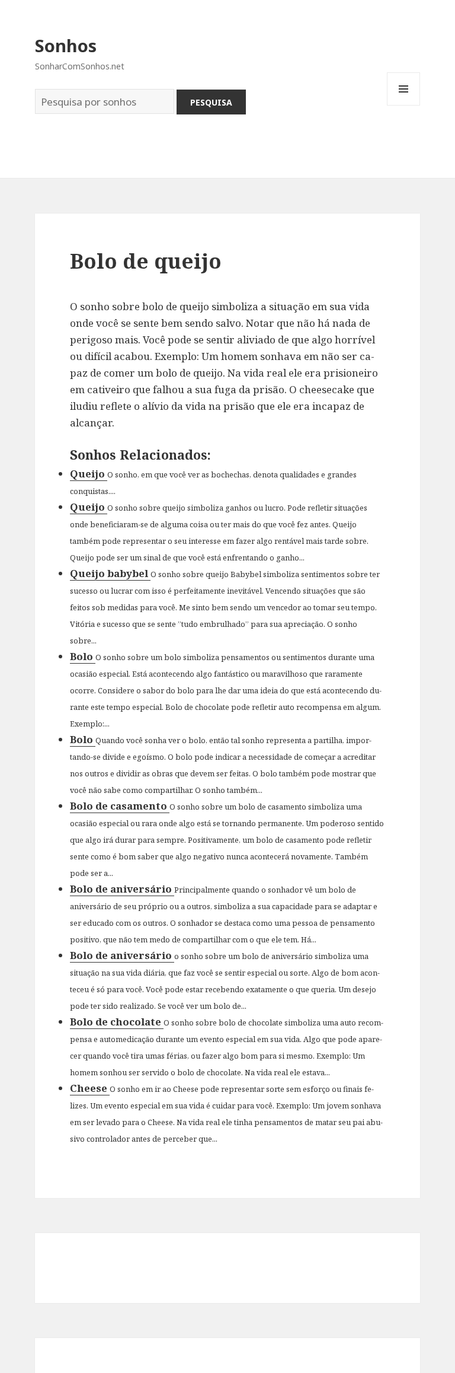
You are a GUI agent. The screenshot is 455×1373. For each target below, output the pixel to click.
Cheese (90, 1088)
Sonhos (66, 45)
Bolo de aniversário (122, 889)
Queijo (88, 473)
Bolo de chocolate (117, 1021)
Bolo (82, 656)
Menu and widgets (403, 105)
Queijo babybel (110, 573)
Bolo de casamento (119, 806)
